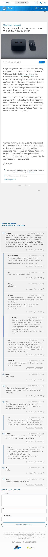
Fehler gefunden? (11, 179)
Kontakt (45, 2)
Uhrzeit (28, 185)
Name (3, 508)
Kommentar (5, 493)
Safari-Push (33, 542)
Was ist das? (32, 172)
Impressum (18, 542)
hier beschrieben (27, 74)
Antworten (40, 249)
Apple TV (21, 185)
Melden (30, 249)
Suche (36, 2)
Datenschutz (27, 542)
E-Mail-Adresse (6, 515)
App (40, 2)
